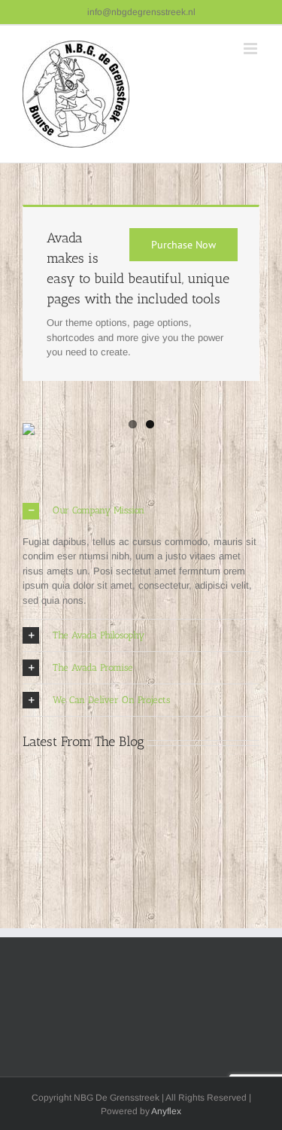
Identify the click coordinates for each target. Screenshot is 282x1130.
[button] (141, 511)
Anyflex (166, 1111)
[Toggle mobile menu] (251, 48)
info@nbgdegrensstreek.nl (141, 12)
